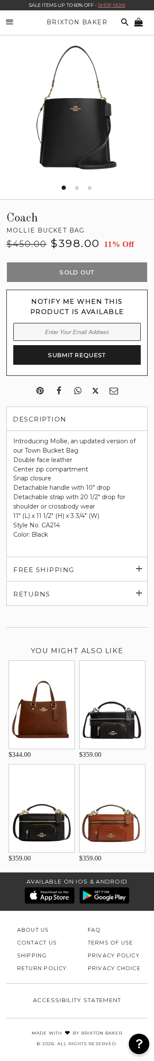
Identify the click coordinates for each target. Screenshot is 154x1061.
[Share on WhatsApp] (78, 391)
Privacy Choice (114, 968)
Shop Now (111, 5)
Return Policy (42, 968)
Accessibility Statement (77, 1000)
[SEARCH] (123, 22)
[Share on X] (95, 391)
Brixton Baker (77, 22)
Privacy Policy (113, 955)
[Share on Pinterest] (40, 391)
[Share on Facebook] (59, 391)
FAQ (94, 930)
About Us (33, 930)
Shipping (32, 955)
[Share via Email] (113, 391)
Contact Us (37, 942)
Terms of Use (110, 942)
